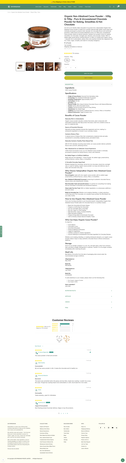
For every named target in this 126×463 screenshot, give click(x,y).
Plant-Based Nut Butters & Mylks (47, 435)
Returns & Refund (85, 431)
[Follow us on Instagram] (108, 427)
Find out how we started (13, 448)
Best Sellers (66, 428)
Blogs (65, 435)
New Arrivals (66, 426)
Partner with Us (84, 439)
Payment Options (85, 437)
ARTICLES (88, 296)
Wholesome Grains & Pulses (46, 444)
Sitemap (65, 439)
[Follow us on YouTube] (112, 427)
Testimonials (53, 6)
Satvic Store (38, 6)
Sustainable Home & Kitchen (46, 452)
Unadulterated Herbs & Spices (47, 439)
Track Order (88, 6)
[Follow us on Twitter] (104, 427)
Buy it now (88, 78)
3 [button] (63, 413)
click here (68, 286)
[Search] (110, 6)
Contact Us (83, 446)
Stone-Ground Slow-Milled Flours (47, 446)
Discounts (46, 6)
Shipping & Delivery (85, 428)
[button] (68, 53)
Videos (69, 6)
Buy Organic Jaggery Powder (75, 280)
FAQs (60, 6)
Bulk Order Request (85, 441)
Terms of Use (84, 433)
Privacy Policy (84, 435)
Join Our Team (84, 444)
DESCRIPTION (88, 85)
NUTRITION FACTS (88, 291)
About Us (83, 426)
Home (9, 12)
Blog (65, 6)
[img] (38, 350)
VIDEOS (88, 302)
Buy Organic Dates (73, 282)
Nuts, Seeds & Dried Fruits (46, 437)
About (75, 6)
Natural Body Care (44, 448)
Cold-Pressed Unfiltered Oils (46, 441)
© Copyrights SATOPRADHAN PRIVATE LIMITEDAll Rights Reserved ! (25, 458)
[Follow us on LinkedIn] (116, 427)
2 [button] (61, 413)
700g (73, 60)
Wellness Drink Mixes (45, 428)
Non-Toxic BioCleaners (45, 450)
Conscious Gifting (44, 433)
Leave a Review (84, 448)
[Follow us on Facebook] (100, 427)
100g (67, 60)
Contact (81, 6)
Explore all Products (44, 426)
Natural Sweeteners (44, 431)
